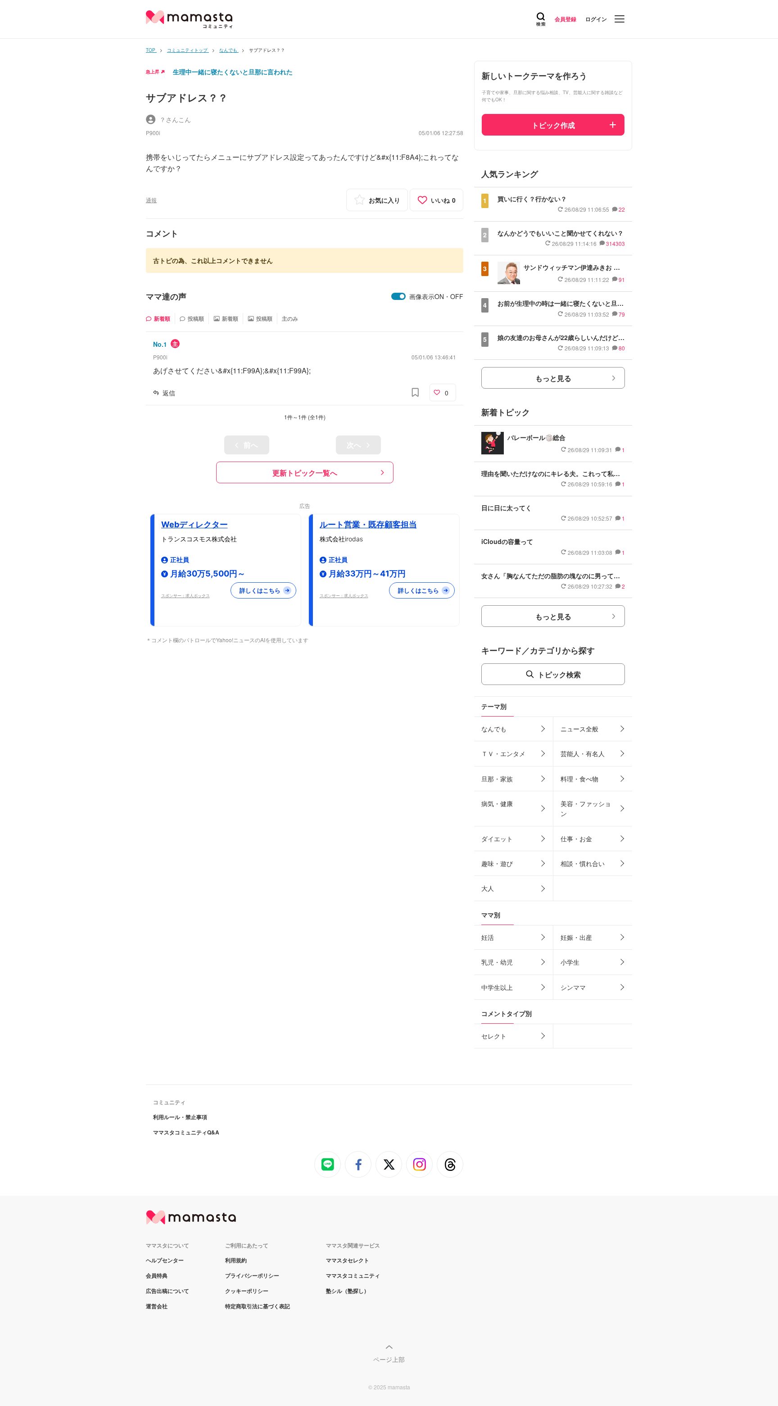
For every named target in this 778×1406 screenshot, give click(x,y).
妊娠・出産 (576, 937)
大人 (487, 888)
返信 (169, 393)
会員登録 (565, 19)
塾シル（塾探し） (347, 1290)
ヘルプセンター (165, 1260)
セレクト (494, 1035)
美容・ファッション (586, 808)
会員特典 (156, 1275)
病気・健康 (497, 803)
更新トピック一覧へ (304, 472)
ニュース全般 (579, 728)
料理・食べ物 (579, 778)
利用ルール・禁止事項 (180, 1117)
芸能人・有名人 (583, 753)
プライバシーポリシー (252, 1275)
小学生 (570, 961)
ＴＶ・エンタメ (503, 753)
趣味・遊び (497, 863)
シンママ (573, 987)
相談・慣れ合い (583, 863)
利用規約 (236, 1260)
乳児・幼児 (497, 961)
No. (160, 344)
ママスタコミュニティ (353, 1275)
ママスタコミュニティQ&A (186, 1132)
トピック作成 (553, 125)
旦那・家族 (497, 778)
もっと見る (553, 378)
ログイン (596, 19)
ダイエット (497, 838)
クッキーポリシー (246, 1290)
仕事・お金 (576, 838)
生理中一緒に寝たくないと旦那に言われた (233, 71)
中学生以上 (497, 987)
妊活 (487, 937)
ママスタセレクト (347, 1260)
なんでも (494, 728)
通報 (151, 200)
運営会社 (156, 1306)
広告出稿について (167, 1290)
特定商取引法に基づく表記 (257, 1306)
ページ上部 (389, 1359)
